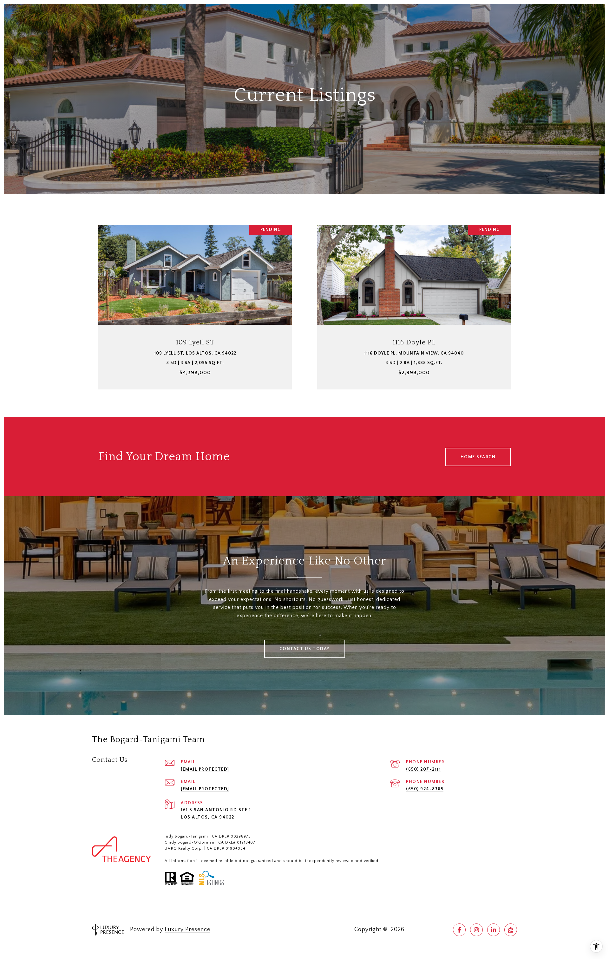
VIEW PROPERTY (195, 303)
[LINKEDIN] (493, 929)
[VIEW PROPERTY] (195, 298)
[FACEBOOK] (459, 929)
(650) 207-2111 (423, 769)
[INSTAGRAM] (476, 929)
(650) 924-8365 (424, 789)
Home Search (478, 457)
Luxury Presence (187, 929)
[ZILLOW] (510, 929)
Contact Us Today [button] (304, 648)
